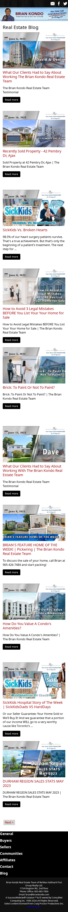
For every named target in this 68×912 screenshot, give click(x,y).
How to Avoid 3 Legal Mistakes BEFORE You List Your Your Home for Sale (33, 313)
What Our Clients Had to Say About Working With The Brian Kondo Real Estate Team (32, 470)
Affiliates (7, 860)
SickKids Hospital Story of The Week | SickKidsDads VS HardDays (33, 704)
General (6, 833)
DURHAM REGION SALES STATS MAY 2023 (33, 783)
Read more (11, 99)
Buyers (6, 840)
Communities (11, 853)
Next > (9, 822)
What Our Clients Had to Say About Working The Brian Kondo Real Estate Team (34, 76)
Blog (4, 873)
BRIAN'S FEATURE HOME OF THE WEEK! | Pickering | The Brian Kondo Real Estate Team (33, 549)
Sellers (5, 847)
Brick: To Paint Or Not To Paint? (29, 387)
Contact (6, 866)
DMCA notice (34, 906)
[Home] (11, 4)
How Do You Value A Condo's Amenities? (27, 626)
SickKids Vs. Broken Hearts (25, 230)
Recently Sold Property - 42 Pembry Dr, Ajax (32, 153)
